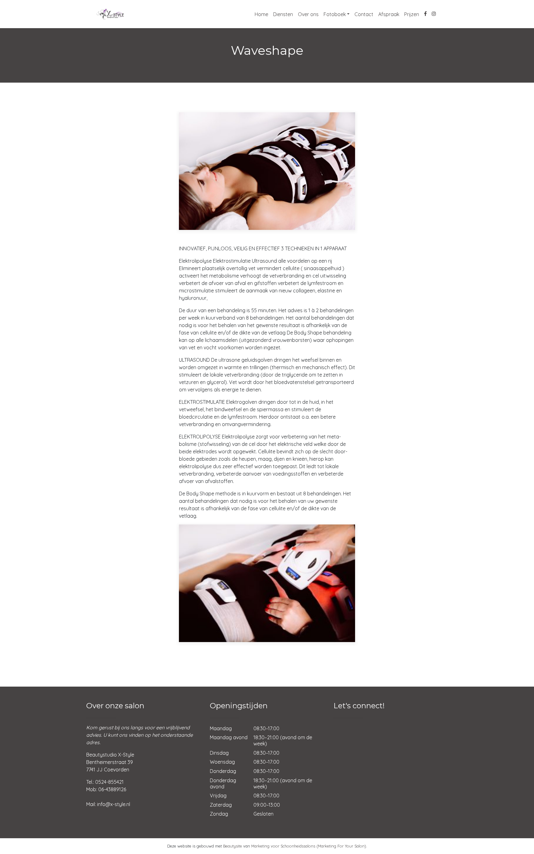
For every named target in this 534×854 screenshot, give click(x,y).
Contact (363, 14)
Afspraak (388, 14)
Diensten (283, 14)
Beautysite (232, 845)
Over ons (308, 14)
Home (261, 14)
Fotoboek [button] (335, 14)
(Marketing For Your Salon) (341, 845)
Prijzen (411, 14)
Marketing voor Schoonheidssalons (283, 845)
